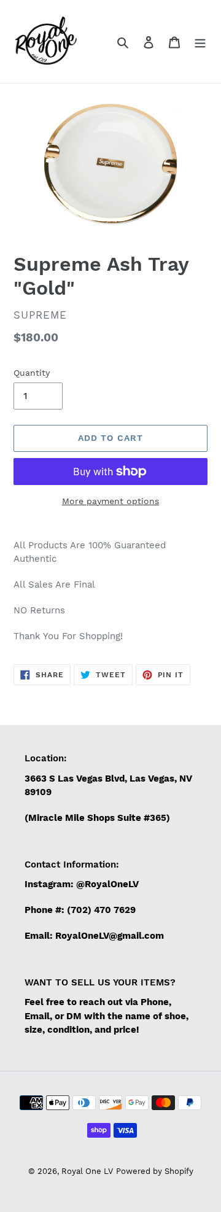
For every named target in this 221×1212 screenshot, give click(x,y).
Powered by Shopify (154, 1171)
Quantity (32, 373)
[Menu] (200, 41)
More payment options (110, 501)
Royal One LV (87, 1171)
